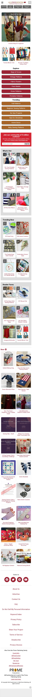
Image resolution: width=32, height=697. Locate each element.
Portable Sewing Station (22, 274)
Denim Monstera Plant (8, 389)
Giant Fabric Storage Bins (22, 187)
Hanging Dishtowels (9, 340)
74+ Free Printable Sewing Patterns (9, 168)
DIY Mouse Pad (22, 301)
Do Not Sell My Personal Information (16, 609)
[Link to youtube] (25, 579)
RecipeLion (16, 663)
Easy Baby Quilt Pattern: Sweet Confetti (23, 456)
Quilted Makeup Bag (8, 368)
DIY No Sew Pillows (9, 207)
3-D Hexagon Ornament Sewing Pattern (9, 188)
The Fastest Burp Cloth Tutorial (9, 255)
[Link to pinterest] (19, 579)
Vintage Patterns (16, 77)
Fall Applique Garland (8, 565)
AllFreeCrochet (16, 656)
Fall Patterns (16, 103)
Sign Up (27, 143)
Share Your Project (16, 630)
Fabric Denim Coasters (23, 499)
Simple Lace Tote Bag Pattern (22, 168)
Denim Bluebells (23, 477)
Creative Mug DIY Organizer (16, 43)
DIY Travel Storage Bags (9, 321)
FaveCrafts (16, 653)
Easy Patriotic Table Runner (23, 390)
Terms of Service (16, 635)
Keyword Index (16, 614)
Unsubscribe (16, 640)
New (2, 349)
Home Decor (16, 123)
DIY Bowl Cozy (9, 236)
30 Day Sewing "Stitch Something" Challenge (8, 456)
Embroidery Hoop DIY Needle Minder (9, 274)
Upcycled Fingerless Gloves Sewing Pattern (8, 523)
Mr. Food (16, 661)
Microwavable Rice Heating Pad (23, 523)
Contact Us (16, 599)
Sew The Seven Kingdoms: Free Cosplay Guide (8, 412)
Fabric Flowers (16, 82)
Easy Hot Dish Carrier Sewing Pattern (23, 368)
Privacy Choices (16, 645)
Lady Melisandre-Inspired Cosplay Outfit (23, 411)
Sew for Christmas (16, 118)
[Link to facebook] (6, 579)
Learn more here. (16, 679)
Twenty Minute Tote (8, 63)
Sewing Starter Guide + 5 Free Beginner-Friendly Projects (8, 501)
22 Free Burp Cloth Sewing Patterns (9, 302)
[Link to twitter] (13, 579)
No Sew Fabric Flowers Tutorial (22, 321)
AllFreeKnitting (16, 658)
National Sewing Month (23, 565)
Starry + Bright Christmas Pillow (8, 544)
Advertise (16, 594)
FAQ (16, 604)
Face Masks (16, 86)
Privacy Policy (14, 140)
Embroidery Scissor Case (22, 255)
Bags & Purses (16, 72)
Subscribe (16, 625)
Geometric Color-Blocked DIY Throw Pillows (22, 209)
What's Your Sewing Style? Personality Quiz (23, 434)
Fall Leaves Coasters (22, 236)
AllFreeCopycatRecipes (16, 666)
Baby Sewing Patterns (16, 127)
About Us (16, 589)
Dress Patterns (16, 91)
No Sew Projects (16, 113)
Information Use (23, 140)
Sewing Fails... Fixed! (8, 434)
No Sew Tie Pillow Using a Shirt (23, 63)
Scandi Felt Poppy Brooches (24, 544)
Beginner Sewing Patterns (16, 108)
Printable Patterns (16, 96)
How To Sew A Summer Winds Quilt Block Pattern (8, 478)
